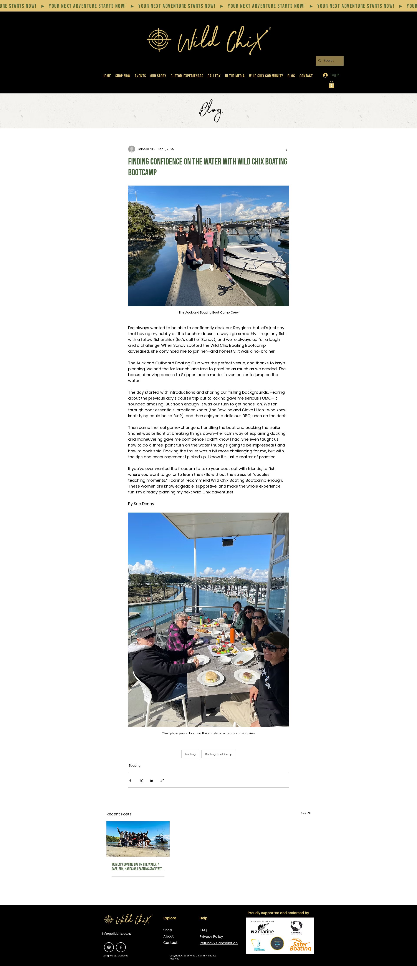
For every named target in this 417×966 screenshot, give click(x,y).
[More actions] (286, 149)
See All (306, 813)
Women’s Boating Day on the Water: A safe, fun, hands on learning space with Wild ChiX (138, 866)
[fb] (121, 947)
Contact (170, 942)
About (168, 936)
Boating (135, 765)
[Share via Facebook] (130, 780)
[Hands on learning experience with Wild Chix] (138, 839)
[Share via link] (162, 780)
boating (190, 754)
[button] (331, 84)
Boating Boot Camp (218, 754)
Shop (167, 930)
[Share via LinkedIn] (151, 780)
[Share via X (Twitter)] (141, 780)
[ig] (109, 947)
